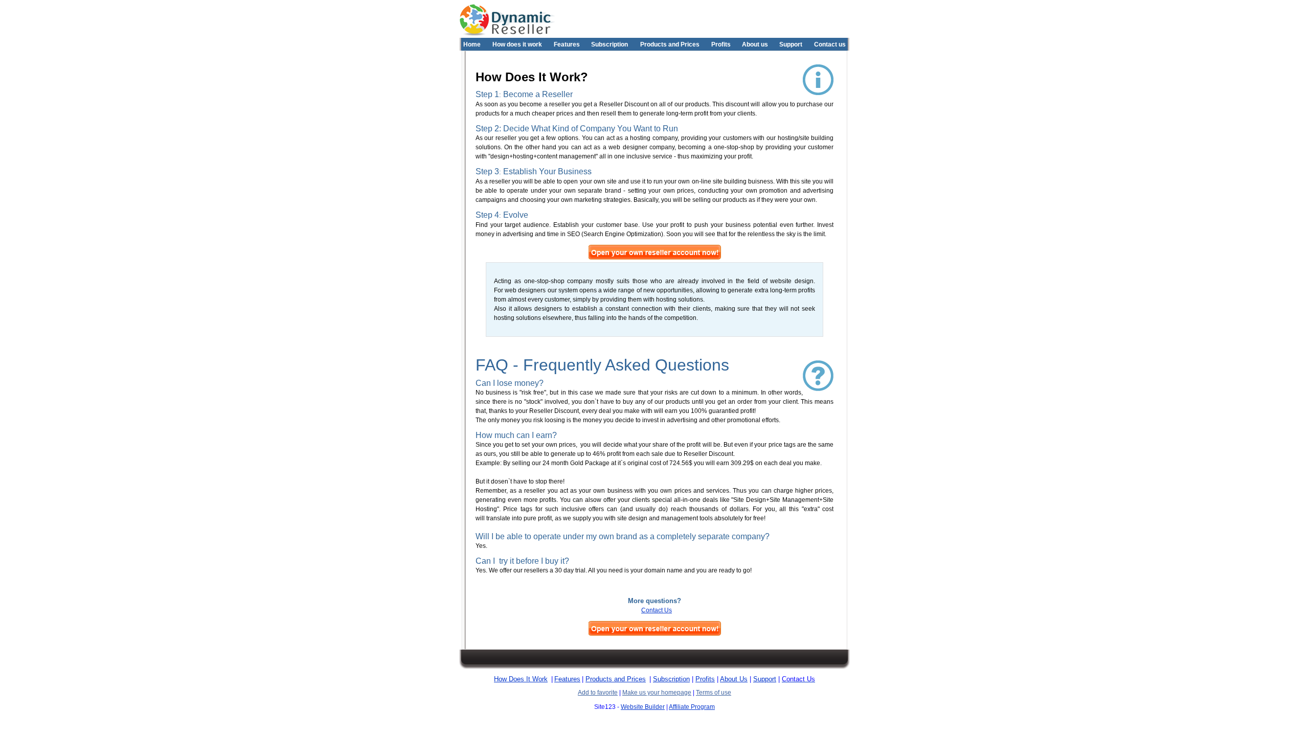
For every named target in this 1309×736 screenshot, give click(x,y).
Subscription (609, 44)
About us (755, 44)
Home (472, 44)
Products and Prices (669, 44)
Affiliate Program (692, 706)
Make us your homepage (656, 692)
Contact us (830, 44)
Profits (721, 44)
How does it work (517, 44)
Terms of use (713, 692)
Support (790, 44)
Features (567, 44)
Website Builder (643, 706)
